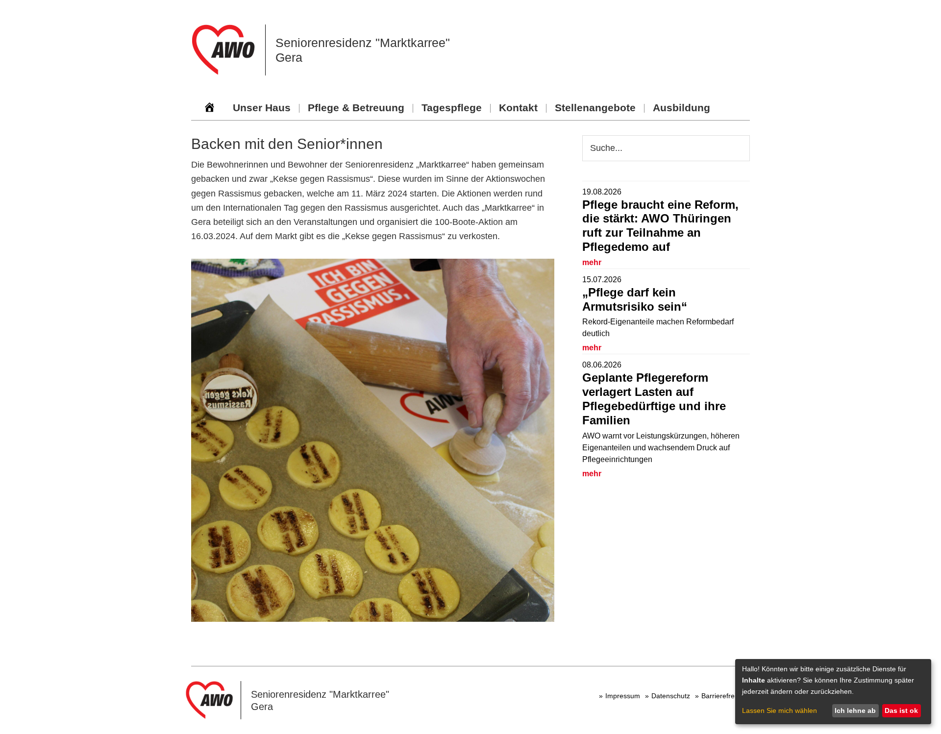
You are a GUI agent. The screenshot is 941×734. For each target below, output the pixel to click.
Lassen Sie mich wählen (779, 710)
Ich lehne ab (855, 710)
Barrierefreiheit (724, 696)
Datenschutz (670, 696)
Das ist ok (901, 710)
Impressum (622, 696)
